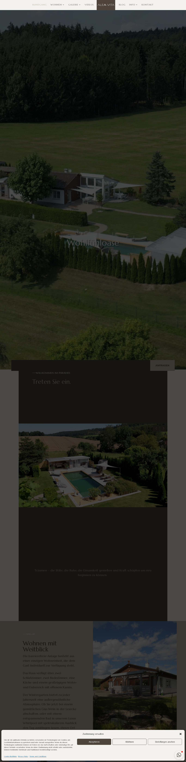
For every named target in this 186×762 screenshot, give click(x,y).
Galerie (73, 5)
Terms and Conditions (38, 756)
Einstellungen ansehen (165, 742)
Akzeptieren (94, 742)
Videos (89, 5)
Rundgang (39, 5)
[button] (180, 734)
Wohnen (56, 5)
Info (132, 5)
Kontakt (148, 5)
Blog (122, 5)
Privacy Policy (23, 756)
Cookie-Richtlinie (10, 756)
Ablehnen (129, 742)
